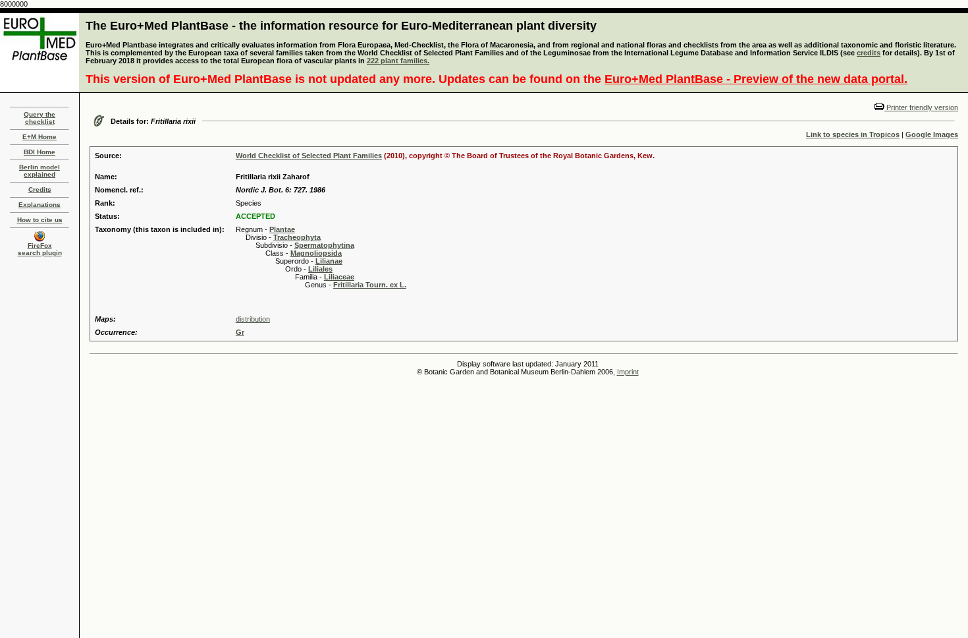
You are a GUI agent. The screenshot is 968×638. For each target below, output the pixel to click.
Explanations (39, 204)
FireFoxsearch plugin (40, 249)
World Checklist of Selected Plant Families (309, 156)
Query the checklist (39, 118)
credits (868, 53)
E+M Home (39, 136)
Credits (39, 189)
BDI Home (39, 152)
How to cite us (40, 219)
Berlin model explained (39, 170)
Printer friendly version (921, 107)
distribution (253, 319)
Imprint (628, 372)
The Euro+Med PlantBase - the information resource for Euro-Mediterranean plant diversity (341, 25)
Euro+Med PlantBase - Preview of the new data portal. (756, 79)
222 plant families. (398, 61)
